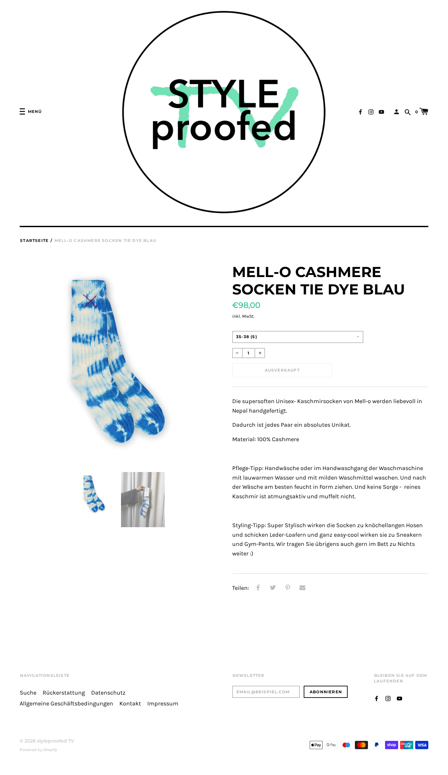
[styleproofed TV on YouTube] (381, 111)
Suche (28, 692)
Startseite (34, 240)
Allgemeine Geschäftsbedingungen (66, 703)
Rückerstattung (64, 692)
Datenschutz (108, 692)
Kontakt (130, 703)
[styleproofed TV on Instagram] (371, 111)
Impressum (162, 703)
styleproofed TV (55, 741)
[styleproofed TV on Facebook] (360, 111)
